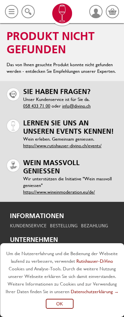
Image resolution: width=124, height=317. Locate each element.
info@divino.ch (76, 106)
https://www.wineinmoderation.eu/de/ (59, 192)
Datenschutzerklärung (92, 291)
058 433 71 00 (36, 106)
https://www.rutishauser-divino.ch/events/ (62, 145)
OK (59, 303)
